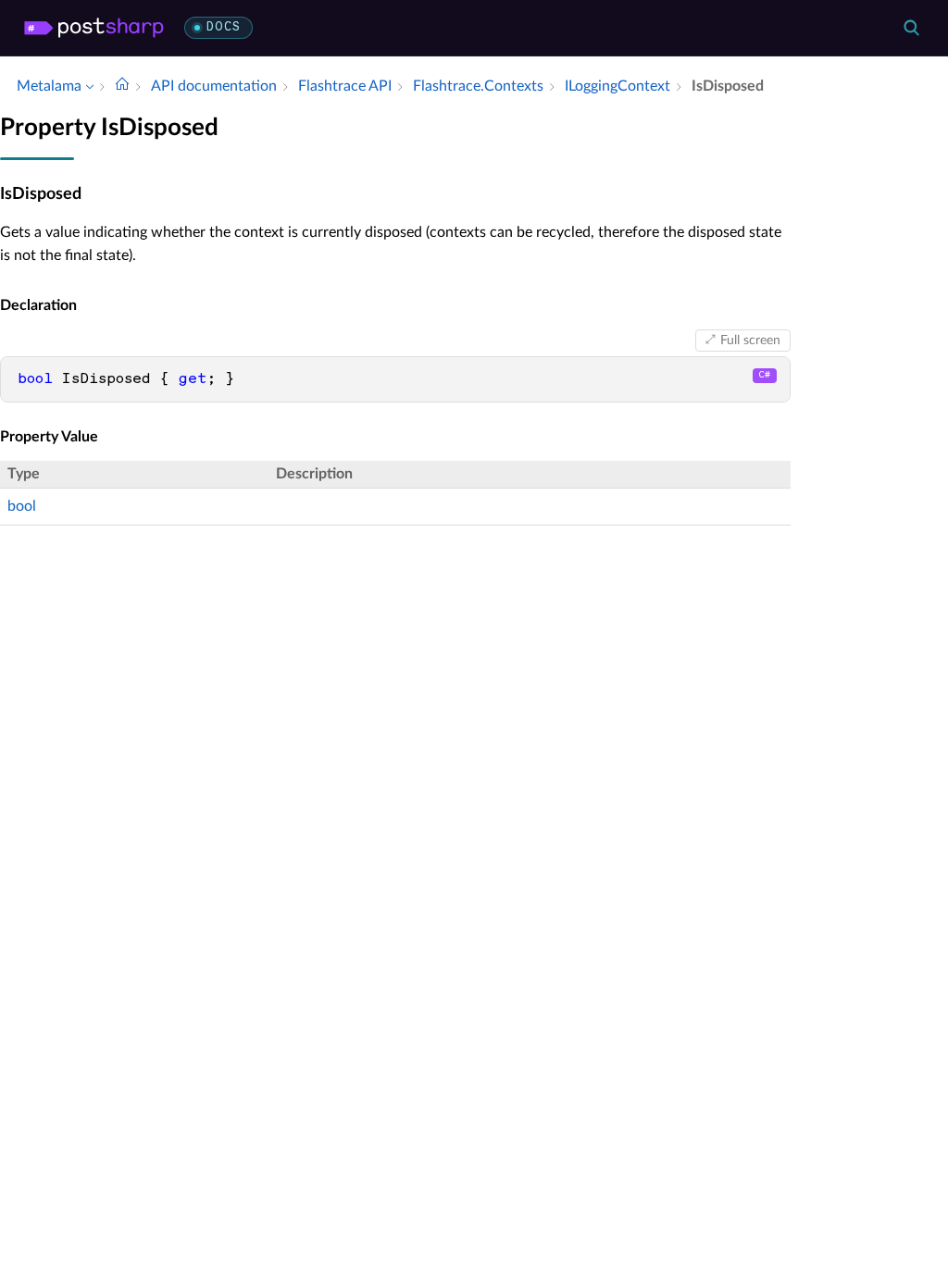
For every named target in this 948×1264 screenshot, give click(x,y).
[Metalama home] (94, 28)
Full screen (750, 340)
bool (21, 506)
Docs (223, 27)
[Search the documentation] (910, 27)
